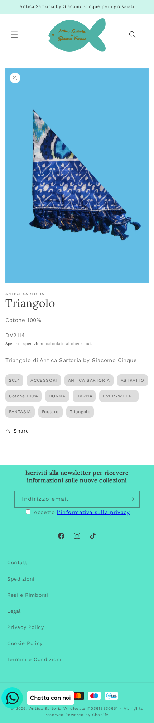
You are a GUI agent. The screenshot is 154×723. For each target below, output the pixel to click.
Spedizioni (21, 579)
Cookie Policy (25, 643)
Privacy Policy (25, 627)
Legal (14, 611)
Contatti (18, 562)
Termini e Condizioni (34, 659)
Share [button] (21, 431)
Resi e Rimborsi (27, 595)
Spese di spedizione (24, 344)
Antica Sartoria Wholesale (57, 708)
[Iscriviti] (131, 499)
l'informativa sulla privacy (93, 512)
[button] (14, 35)
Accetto (82, 512)
